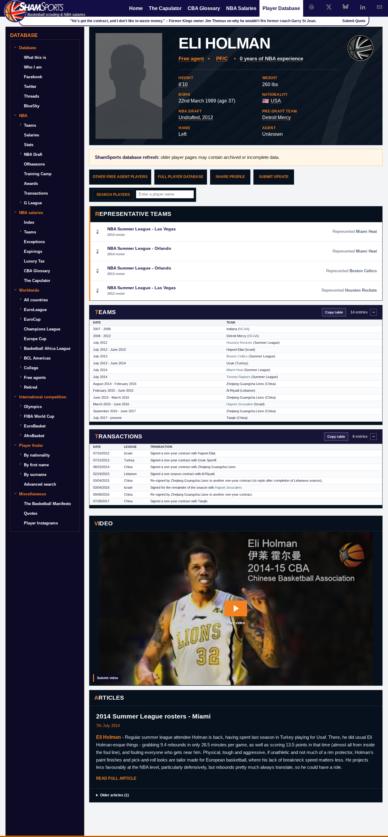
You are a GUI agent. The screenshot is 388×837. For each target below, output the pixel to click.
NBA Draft (33, 154)
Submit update (274, 177)
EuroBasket (34, 426)
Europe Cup (35, 338)
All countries (36, 300)
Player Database (281, 8)
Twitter (30, 86)
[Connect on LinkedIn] (363, 7)
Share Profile (230, 177)
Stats (28, 144)
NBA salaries (31, 212)
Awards (31, 183)
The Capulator (165, 8)
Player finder (31, 445)
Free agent (191, 59)
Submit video (107, 678)
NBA (23, 115)
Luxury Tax (34, 261)
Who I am (33, 67)
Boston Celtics (237, 356)
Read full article (116, 778)
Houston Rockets (239, 342)
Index (29, 222)
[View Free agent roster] (360, 48)
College (31, 368)
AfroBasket (34, 436)
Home (136, 8)
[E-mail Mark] (379, 7)
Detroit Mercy (276, 117)
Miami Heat (234, 370)
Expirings (33, 251)
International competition (42, 397)
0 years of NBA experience (271, 59)
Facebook (33, 77)
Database (27, 47)
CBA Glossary (204, 8)
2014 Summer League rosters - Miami (153, 716)
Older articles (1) (114, 795)
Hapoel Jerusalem (239, 404)
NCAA (243, 329)
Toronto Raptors (238, 377)
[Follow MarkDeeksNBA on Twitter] (329, 7)
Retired (30, 387)
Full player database (180, 177)
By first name (36, 465)
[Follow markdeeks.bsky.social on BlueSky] (346, 7)
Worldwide (29, 290)
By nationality (37, 455)
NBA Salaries (241, 8)
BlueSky (31, 106)
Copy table (334, 312)
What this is (35, 57)
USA (276, 100)
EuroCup (32, 319)
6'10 (183, 84)
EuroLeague (35, 309)
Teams (30, 125)
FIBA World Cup (39, 416)
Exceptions (34, 241)
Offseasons (34, 164)
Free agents (35, 377)
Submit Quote (354, 21)
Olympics (33, 406)
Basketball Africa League (47, 348)
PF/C (222, 59)
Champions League (42, 329)
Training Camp (38, 174)
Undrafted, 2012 (196, 117)
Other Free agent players (120, 177)
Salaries (31, 135)
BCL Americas (37, 358)
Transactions (36, 193)
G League (33, 203)
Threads (31, 96)
